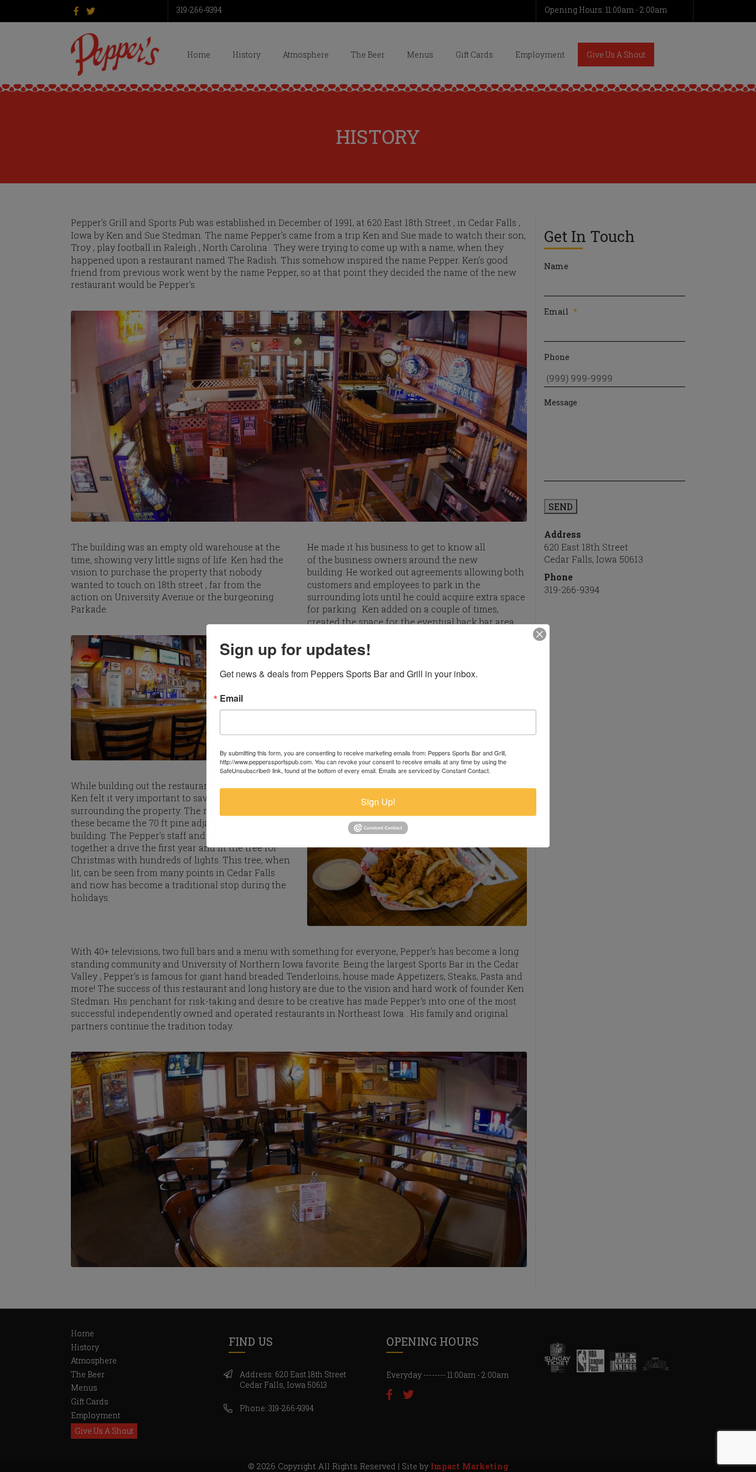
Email (231, 698)
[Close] (539, 634)
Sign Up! (378, 801)
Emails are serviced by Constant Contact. (434, 770)
